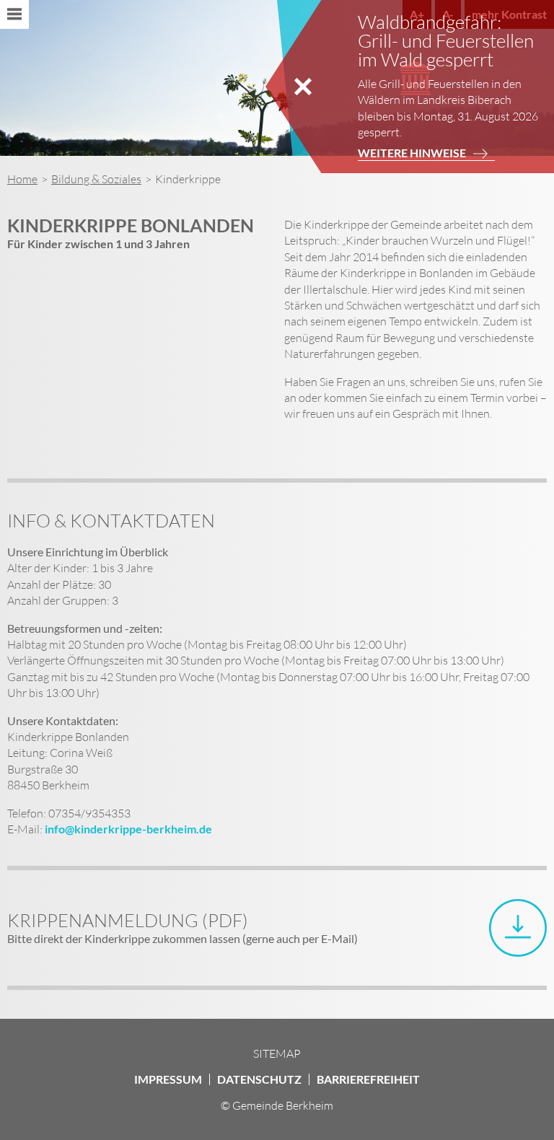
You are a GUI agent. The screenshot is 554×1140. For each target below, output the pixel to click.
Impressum (168, 1079)
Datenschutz (259, 1079)
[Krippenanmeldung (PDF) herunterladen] (518, 928)
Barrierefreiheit (368, 1079)
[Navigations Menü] (14, 14)
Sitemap (277, 1053)
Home (22, 179)
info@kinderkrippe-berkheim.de (128, 829)
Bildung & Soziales (96, 179)
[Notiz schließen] (303, 86)
